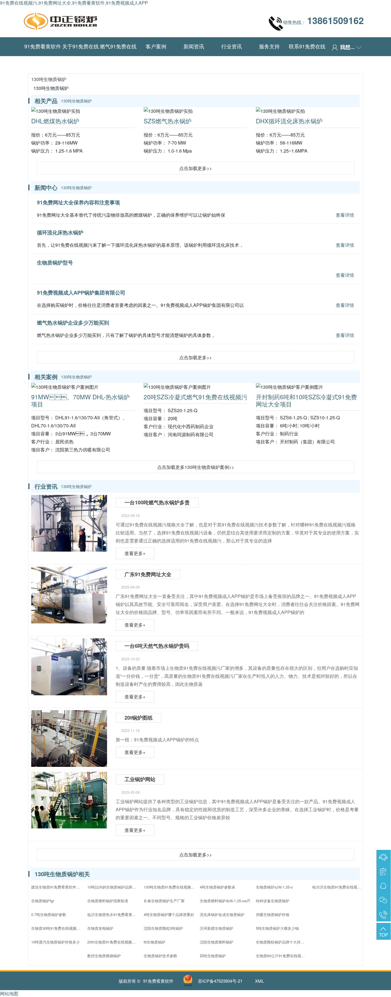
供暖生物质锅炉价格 (272, 914)
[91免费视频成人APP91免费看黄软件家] (60, 19)
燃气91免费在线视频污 (118, 55)
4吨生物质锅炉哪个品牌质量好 (169, 914)
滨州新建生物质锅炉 (216, 928)
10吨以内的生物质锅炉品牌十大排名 (113, 887)
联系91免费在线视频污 (307, 55)
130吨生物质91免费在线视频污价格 (169, 887)
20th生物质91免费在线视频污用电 (113, 942)
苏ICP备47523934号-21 (220, 981)
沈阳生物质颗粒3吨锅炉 (163, 928)
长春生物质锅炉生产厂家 (164, 900)
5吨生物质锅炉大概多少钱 (277, 928)
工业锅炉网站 (140, 779)
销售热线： (323, 20)
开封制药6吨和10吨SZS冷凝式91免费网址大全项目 (306, 400)
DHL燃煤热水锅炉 (55, 121)
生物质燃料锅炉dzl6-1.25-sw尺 (225, 900)
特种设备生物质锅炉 (272, 900)
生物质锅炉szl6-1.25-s (274, 887)
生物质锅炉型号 (55, 262)
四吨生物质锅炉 (213, 955)
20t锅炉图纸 (139, 717)
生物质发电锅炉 (100, 928)
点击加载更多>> (195, 168)
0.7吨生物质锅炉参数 (48, 914)
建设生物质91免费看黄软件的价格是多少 (57, 887)
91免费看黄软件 (42, 46)
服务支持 (269, 46)
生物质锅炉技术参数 (160, 955)
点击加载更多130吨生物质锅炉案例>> (195, 467)
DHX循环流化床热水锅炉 (289, 121)
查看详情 (345, 215)
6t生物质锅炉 (154, 942)
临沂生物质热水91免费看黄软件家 (113, 914)
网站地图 (9, 993)
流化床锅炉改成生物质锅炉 (222, 914)
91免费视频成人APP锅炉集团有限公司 (81, 292)
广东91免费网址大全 (148, 574)
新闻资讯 (193, 46)
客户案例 (156, 46)
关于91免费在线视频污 (80, 55)
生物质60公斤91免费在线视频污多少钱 (281, 955)
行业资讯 (231, 46)
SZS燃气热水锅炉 (167, 121)
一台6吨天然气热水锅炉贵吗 (157, 645)
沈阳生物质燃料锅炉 (216, 942)
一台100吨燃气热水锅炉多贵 (157, 502)
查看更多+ (135, 553)
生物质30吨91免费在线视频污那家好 (57, 928)
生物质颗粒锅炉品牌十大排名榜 (281, 942)
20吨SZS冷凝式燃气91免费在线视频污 (195, 396)
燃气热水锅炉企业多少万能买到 (73, 322)
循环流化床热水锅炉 (60, 232)
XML (259, 981)
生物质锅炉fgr (42, 900)
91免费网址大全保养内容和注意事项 (78, 202)
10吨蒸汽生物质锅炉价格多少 (55, 942)
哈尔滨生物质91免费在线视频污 (338, 887)
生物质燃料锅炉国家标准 (107, 900)
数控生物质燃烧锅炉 (104, 955)
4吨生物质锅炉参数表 (217, 887)
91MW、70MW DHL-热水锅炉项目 (80, 400)
